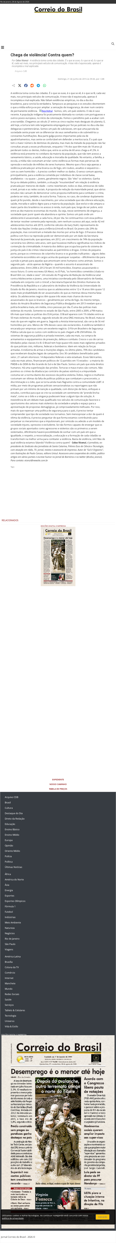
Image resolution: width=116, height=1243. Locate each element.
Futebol (9, 911)
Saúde (8, 999)
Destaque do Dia (14, 813)
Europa (9, 840)
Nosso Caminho (58, 784)
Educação (10, 824)
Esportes (9, 895)
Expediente (58, 779)
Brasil (8, 802)
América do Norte (14, 879)
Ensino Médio (12, 834)
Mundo (8, 988)
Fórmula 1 (10, 906)
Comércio (10, 972)
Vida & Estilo (11, 1026)
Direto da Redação (15, 818)
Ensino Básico (12, 829)
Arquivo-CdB (21, 71)
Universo (9, 1021)
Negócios (10, 933)
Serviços (9, 1004)
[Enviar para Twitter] (19, 85)
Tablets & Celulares (15, 1010)
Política (9, 861)
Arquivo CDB (11, 797)
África (8, 874)
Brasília (9, 961)
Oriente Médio (12, 850)
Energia (9, 890)
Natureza (10, 927)
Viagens (9, 949)
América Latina (13, 956)
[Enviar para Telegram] (38, 85)
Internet (9, 978)
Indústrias (10, 917)
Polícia (8, 856)
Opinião (9, 845)
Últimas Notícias (13, 867)
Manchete (10, 983)
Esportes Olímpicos (15, 901)
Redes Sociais (12, 994)
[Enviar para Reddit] (32, 85)
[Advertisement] (58, 29)
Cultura (9, 807)
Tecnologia (10, 1015)
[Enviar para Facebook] (26, 85)
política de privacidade (13, 1218)
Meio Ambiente (13, 922)
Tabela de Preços (58, 789)
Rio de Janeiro (12, 938)
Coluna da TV (12, 967)
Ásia (7, 884)
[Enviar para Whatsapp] (44, 85)
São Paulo (10, 944)
